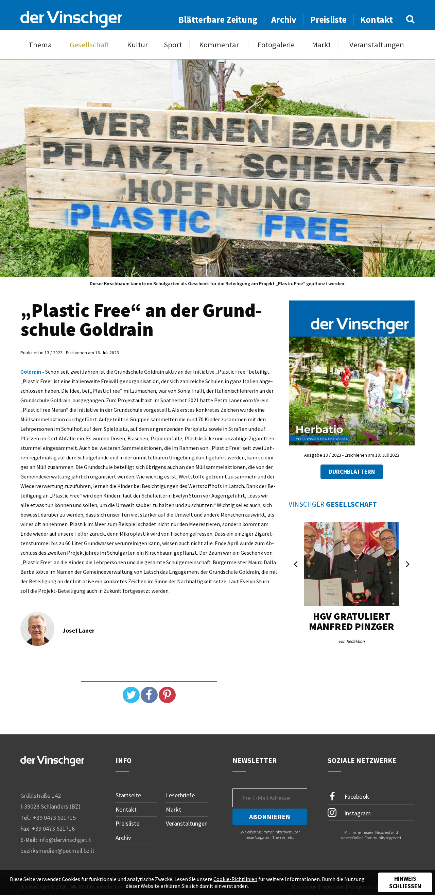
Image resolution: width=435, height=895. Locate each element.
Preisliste (328, 19)
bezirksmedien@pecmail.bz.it (57, 851)
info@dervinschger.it (64, 840)
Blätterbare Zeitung (218, 19)
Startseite (128, 795)
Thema (40, 44)
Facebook (356, 796)
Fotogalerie (276, 44)
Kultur (137, 44)
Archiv (283, 19)
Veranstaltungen (376, 44)
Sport (173, 44)
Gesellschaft (89, 44)
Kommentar (219, 44)
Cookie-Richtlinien (235, 879)
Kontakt (376, 19)
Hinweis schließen (405, 882)
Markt (321, 44)
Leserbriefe (180, 795)
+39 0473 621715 (54, 817)
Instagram (357, 813)
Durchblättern (352, 471)
